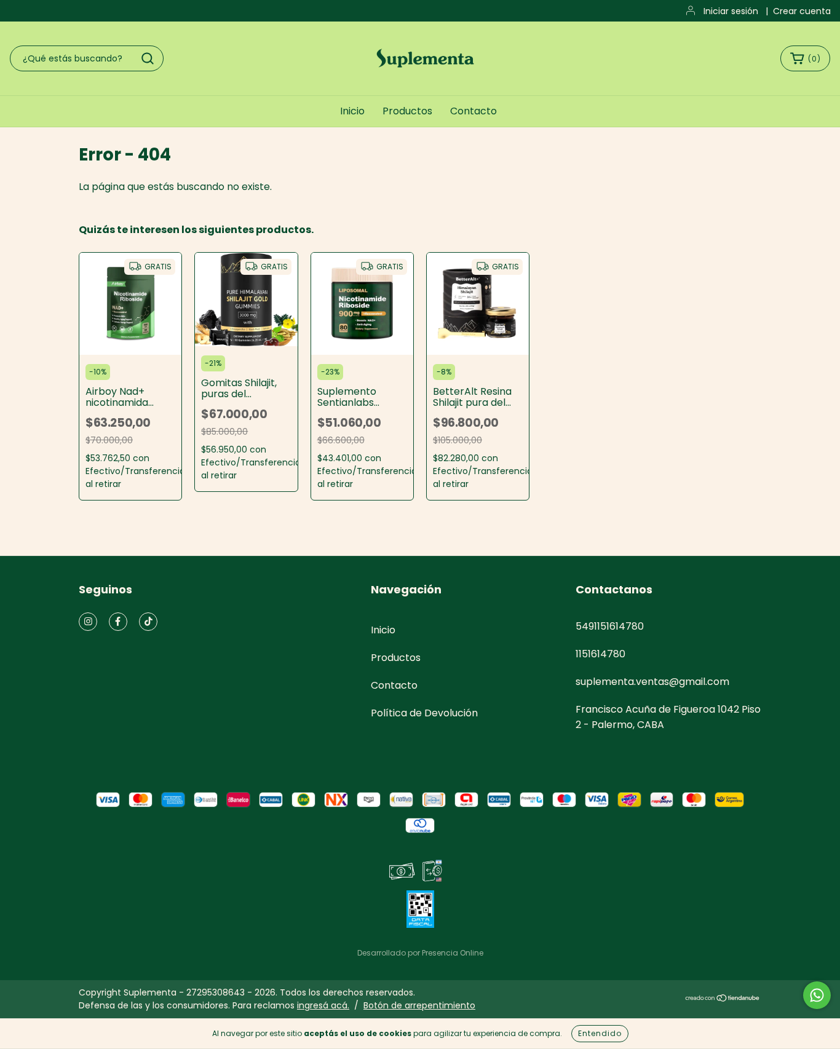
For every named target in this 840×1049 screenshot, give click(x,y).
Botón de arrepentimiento (419, 1005)
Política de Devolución (424, 713)
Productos (407, 111)
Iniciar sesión (730, 11)
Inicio (352, 111)
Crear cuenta (802, 11)
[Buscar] (147, 58)
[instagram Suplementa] (88, 621)
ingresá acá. (323, 1005)
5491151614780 (610, 626)
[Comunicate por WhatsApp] (817, 995)
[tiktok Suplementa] (148, 621)
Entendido (600, 1033)
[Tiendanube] (722, 999)
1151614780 (600, 654)
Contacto (473, 111)
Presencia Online (452, 953)
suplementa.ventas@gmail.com (652, 682)
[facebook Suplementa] (118, 621)
